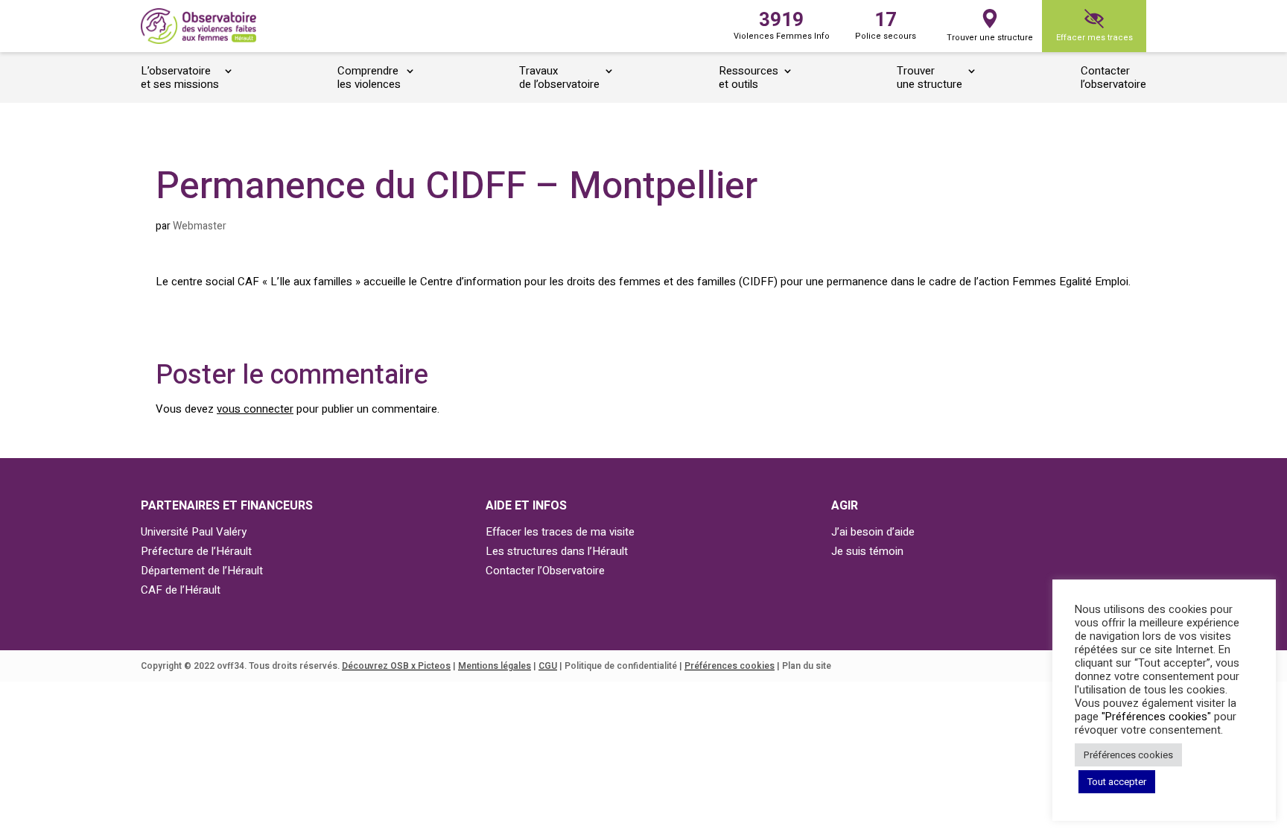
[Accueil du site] (198, 26)
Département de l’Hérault (202, 570)
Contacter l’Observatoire (545, 570)
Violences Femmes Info (782, 24)
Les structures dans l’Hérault (557, 551)
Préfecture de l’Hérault (196, 551)
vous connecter (255, 409)
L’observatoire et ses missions (180, 78)
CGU (547, 666)
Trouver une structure (990, 37)
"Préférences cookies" (1156, 717)
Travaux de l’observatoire (559, 78)
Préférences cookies (729, 666)
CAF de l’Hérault (180, 590)
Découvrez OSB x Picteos (396, 666)
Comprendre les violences (369, 78)
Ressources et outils (748, 78)
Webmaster (199, 226)
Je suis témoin (867, 551)
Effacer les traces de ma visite (560, 532)
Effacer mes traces (1094, 37)
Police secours (885, 24)
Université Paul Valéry (194, 532)
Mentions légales (494, 666)
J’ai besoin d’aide (873, 532)
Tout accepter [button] (1116, 782)
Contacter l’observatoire (1113, 78)
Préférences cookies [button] (1128, 755)
